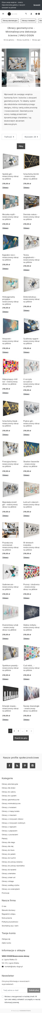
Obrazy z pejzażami (9, 831)
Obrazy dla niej (7, 846)
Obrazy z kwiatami (28, 20)
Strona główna (9, 40)
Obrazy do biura (8, 850)
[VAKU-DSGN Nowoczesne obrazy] (12, 14)
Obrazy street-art (8, 877)
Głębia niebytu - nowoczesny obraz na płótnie (31, 627)
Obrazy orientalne (9, 873)
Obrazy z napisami (9, 827)
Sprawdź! (36, 5)
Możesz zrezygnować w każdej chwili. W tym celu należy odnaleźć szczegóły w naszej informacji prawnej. (22, 999)
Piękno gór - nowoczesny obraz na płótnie (31, 423)
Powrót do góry (21, 738)
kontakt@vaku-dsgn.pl (12, 966)
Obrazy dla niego (8, 842)
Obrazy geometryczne (10, 800)
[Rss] (17, 765)
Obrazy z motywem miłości (12, 819)
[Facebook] (9, 765)
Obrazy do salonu (9, 792)
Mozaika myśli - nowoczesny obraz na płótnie (10, 216)
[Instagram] (32, 765)
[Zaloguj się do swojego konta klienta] (31, 13)
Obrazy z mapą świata (10, 811)
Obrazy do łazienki (9, 870)
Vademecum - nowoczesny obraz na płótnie (10, 587)
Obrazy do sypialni (9, 796)
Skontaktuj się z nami (10, 926)
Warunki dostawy (8, 910)
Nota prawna (7, 918)
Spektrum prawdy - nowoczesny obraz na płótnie (10, 668)
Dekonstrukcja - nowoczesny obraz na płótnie (31, 299)
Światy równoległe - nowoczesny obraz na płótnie (31, 708)
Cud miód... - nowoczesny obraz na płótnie (31, 668)
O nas (4, 906)
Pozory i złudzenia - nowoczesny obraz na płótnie (31, 587)
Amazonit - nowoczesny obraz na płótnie (10, 341)
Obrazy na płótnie (23, 40)
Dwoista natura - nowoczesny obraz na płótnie (31, 216)
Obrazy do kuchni (9, 858)
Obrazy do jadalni (8, 854)
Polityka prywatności (10, 922)
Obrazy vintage (8, 881)
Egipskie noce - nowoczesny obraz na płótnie (10, 257)
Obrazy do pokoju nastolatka (13, 866)
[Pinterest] (25, 765)
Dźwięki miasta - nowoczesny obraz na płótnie (10, 708)
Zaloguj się (6, 939)
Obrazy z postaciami (10, 835)
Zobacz (5, 188)
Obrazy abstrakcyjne (10, 20)
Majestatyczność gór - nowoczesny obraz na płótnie (10, 504)
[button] (37, 13)
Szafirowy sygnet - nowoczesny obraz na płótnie (31, 341)
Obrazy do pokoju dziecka (12, 862)
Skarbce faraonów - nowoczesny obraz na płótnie (31, 464)
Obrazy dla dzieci (8, 788)
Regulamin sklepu (8, 914)
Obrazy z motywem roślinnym (13, 823)
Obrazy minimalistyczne (11, 803)
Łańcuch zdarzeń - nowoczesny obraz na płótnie (31, 504)
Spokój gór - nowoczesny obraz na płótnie (10, 176)
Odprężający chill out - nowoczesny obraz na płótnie (10, 381)
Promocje (5, 893)
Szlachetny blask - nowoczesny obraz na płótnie (10, 423)
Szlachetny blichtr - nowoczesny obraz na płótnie (31, 176)
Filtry (21, 146)
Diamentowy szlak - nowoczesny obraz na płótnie (10, 627)
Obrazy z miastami (9, 815)
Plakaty (4, 838)
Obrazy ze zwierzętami (11, 889)
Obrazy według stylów (10, 885)
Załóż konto (6, 943)
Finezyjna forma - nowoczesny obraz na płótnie (10, 464)
